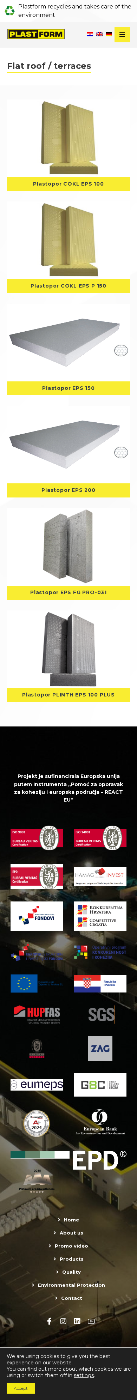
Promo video (71, 1246)
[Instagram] (63, 1321)
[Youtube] (91, 1321)
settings (84, 1375)
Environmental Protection (71, 1285)
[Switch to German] (109, 35)
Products (72, 1259)
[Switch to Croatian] (90, 35)
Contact (71, 1298)
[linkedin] (77, 1321)
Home (71, 1220)
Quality (71, 1272)
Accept (21, 1388)
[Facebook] (49, 1321)
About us (71, 1233)
